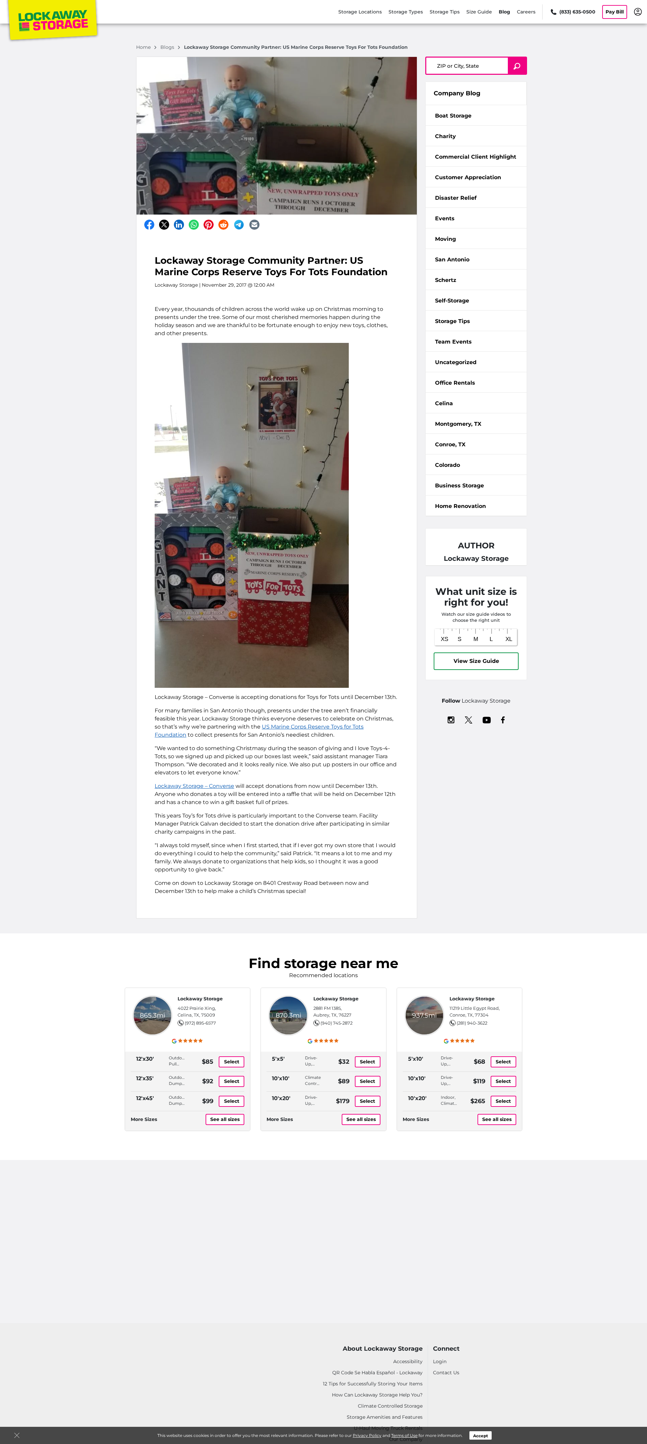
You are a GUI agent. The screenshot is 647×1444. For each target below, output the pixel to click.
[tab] (476, 115)
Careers (526, 12)
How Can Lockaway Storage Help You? (377, 1395)
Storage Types (406, 12)
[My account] (638, 11)
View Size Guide (476, 661)
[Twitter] (164, 224)
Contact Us (446, 1373)
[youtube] (487, 719)
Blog (504, 12)
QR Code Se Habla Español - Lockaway (377, 1373)
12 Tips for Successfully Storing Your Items (373, 1384)
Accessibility (408, 1361)
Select (231, 1062)
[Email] (254, 224)
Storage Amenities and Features (385, 1417)
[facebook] (503, 719)
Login (439, 1361)
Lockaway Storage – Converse (194, 786)
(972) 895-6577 (200, 1023)
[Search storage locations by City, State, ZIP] (517, 66)
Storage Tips (445, 12)
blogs (168, 47)
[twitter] (468, 719)
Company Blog (457, 93)
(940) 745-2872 (336, 1023)
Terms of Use (404, 1435)
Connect (446, 1348)
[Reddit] (223, 224)
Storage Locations (360, 12)
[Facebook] (149, 224)
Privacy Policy (367, 1435)
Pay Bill (615, 12)
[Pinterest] (208, 224)
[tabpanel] (476, 115)
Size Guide (479, 12)
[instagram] (451, 719)
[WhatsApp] (193, 224)
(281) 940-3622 (472, 1023)
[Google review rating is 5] (187, 1040)
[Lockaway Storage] (52, 21)
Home (144, 47)
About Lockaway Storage (383, 1348)
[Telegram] (239, 224)
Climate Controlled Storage (390, 1406)
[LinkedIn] (179, 224)
